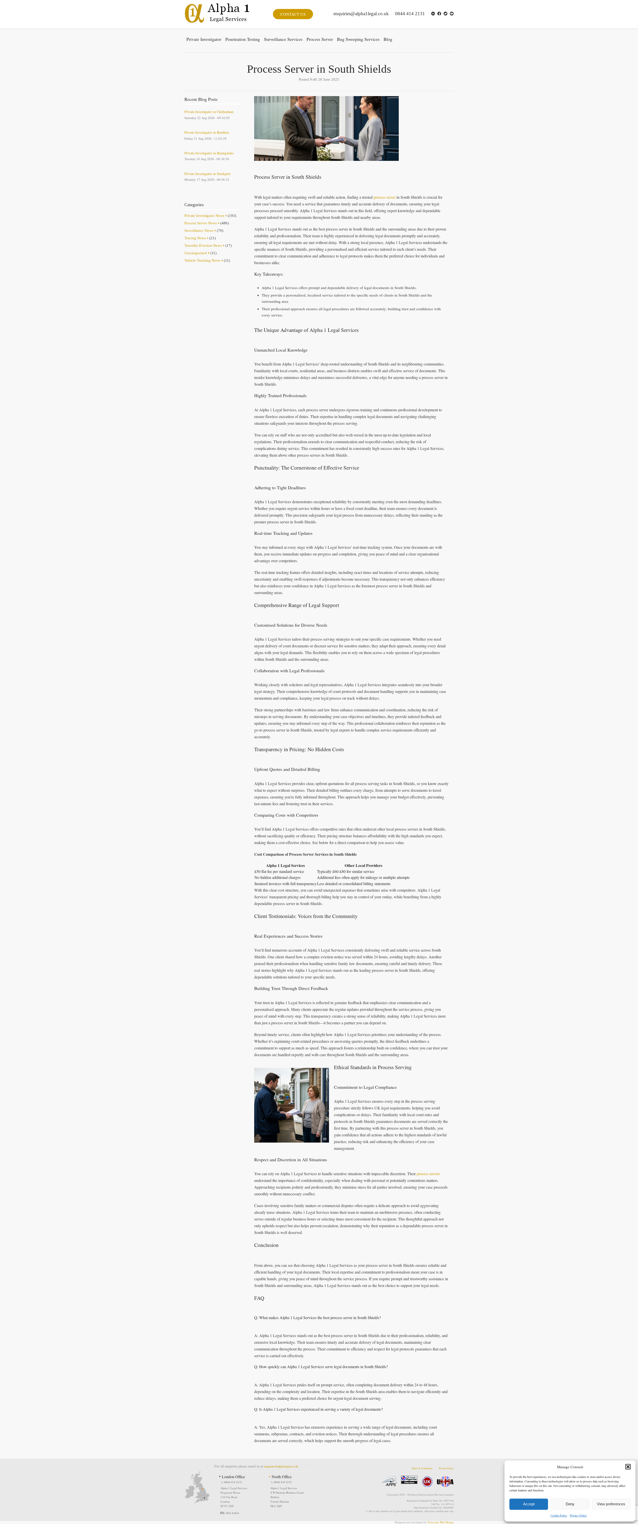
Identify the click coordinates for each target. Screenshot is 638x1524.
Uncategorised (195, 253)
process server (385, 197)
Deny (570, 1504)
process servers (428, 1173)
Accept (529, 1504)
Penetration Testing (242, 39)
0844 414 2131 (410, 13)
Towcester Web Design (441, 1522)
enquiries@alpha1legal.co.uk (361, 13)
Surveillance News (198, 231)
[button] (628, 1466)
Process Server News (200, 223)
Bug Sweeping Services (358, 39)
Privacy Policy (578, 1515)
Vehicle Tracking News (202, 260)
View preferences (611, 1504)
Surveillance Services (283, 39)
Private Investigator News (204, 216)
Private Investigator (203, 39)
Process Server (320, 39)
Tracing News (195, 238)
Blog (388, 39)
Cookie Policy (559, 1515)
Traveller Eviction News (203, 245)
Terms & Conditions (422, 1468)
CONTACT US (293, 14)
